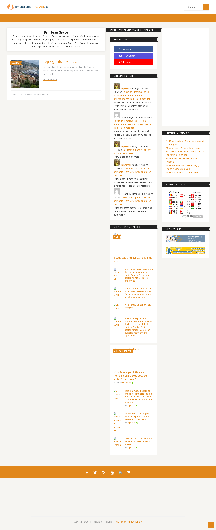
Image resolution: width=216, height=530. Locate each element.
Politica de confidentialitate (128, 521)
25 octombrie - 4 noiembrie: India (183, 148)
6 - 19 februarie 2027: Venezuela (182, 172)
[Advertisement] (56, 127)
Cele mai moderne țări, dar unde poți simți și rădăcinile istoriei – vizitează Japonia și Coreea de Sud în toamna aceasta (138, 397)
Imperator (125, 88)
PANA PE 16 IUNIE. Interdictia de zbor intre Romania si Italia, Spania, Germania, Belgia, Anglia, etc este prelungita (139, 275)
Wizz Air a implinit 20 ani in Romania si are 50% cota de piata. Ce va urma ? (132, 172)
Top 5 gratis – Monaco (61, 62)
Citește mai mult (50, 79)
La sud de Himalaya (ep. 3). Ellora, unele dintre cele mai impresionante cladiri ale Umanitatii (132, 95)
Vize (116, 237)
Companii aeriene (122, 351)
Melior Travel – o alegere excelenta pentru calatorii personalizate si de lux (138, 417)
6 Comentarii (42, 94)
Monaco (16, 63)
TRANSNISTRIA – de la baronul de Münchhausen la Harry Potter (139, 441)
